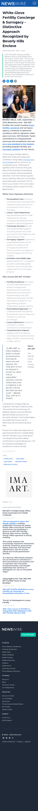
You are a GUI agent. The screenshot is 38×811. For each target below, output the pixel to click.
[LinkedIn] (9, 738)
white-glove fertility (21, 461)
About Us (5, 679)
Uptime (27, 742)
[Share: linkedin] (11, 81)
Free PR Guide (28, 635)
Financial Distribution (9, 649)
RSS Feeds (6, 707)
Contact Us (6, 717)
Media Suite (6, 652)
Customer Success (8, 668)
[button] (34, 3)
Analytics (5, 663)
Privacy (20, 742)
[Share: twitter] (7, 81)
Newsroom (6, 701)
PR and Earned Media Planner (12, 704)
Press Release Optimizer (11, 671)
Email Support (7, 720)
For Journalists (7, 698)
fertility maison (8, 458)
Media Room (6, 666)
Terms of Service (8, 742)
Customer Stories (8, 685)
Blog (3, 682)
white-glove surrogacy (10, 464)
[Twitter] (6, 738)
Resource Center (8, 696)
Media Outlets (7, 709)
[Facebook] (3, 738)
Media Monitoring (8, 660)
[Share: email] (15, 81)
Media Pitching (7, 657)
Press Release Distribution (11, 646)
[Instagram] (12, 738)
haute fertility (20, 458)
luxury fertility (8, 461)
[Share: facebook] (4, 81)
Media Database (8, 655)
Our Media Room (8, 687)
